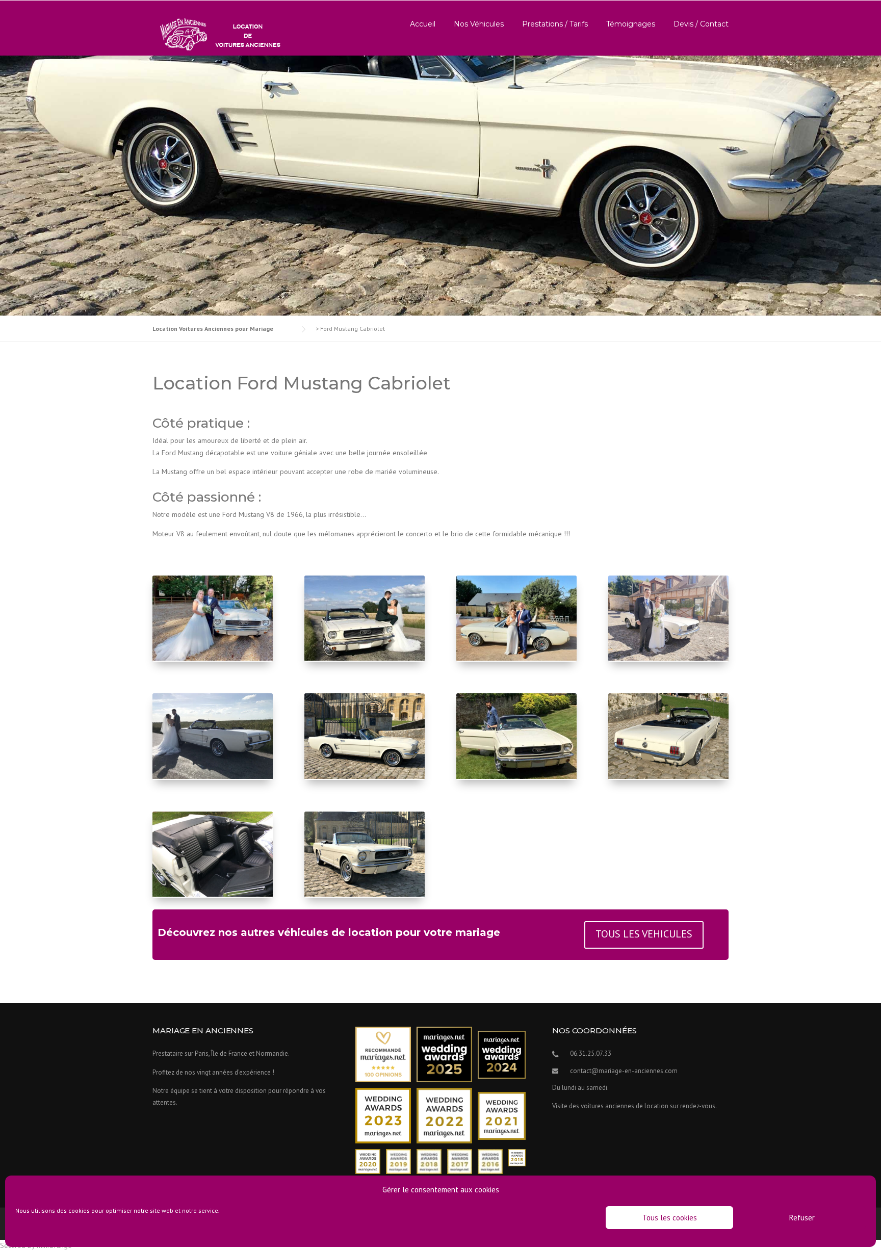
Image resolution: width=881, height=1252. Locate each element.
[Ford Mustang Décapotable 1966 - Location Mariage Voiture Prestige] (516, 661)
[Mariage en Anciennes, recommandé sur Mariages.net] (383, 1054)
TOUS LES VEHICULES (643, 934)
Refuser (802, 1217)
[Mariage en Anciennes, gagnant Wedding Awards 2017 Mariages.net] (459, 1161)
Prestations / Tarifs (555, 24)
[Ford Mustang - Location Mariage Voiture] (212, 779)
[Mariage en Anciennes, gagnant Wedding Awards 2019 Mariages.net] (398, 1161)
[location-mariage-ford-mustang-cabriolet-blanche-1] (364, 897)
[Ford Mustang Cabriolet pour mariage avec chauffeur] (212, 661)
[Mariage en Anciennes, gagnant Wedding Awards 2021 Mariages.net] (502, 1115)
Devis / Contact (701, 24)
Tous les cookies (669, 1217)
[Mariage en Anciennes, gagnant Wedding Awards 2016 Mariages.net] (490, 1161)
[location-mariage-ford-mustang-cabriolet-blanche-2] (364, 779)
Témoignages (630, 24)
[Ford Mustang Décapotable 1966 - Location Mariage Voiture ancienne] (516, 779)
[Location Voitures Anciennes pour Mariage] (217, 33)
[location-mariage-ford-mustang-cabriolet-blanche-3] (668, 779)
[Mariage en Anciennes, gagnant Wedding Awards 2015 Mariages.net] (517, 1157)
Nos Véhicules (479, 24)
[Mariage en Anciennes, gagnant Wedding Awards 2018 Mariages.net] (429, 1161)
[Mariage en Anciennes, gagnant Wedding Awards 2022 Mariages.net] (444, 1115)
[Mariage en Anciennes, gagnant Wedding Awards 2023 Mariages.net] (383, 1115)
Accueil (422, 24)
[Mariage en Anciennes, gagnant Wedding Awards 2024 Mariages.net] (502, 1054)
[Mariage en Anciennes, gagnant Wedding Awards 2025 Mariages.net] (444, 1054)
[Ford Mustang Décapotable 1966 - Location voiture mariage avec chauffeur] (364, 661)
